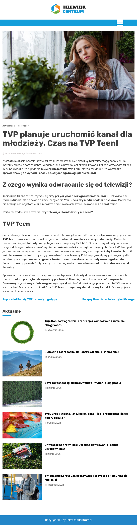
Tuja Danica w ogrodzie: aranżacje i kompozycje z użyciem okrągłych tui (85, 325)
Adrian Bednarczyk (15, 153)
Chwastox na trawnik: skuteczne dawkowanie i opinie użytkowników (81, 449)
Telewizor (23, 126)
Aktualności (9, 126)
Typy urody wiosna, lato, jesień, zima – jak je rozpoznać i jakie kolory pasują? (86, 418)
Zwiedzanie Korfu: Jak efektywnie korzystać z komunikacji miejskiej (86, 480)
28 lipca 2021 (34, 153)
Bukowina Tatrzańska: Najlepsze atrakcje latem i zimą (82, 354)
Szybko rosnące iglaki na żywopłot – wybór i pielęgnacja (83, 385)
